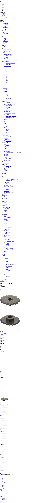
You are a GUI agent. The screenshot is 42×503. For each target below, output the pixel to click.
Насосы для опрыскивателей (9, 105)
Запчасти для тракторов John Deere (9, 248)
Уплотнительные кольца (5, 221)
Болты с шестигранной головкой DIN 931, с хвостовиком (12, 179)
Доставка (3, 5)
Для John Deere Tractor (6, 247)
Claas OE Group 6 (7, 245)
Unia (6, 132)
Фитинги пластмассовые (8, 174)
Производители (3, 482)
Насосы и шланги (5, 25)
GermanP (5, 333)
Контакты (3, 7)
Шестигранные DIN (8, 183)
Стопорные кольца (6, 187)
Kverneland (7, 130)
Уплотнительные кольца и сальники (7, 49)
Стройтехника (3, 487)
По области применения (8, 262)
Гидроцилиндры (5, 209)
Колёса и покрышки (6, 159)
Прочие (5, 46)
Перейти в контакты (2, 15)
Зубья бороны (5, 119)
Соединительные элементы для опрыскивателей (11, 115)
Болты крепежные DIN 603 (9, 180)
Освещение (4, 147)
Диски (6, 89)
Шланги (5, 122)
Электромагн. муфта (2, 428)
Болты (5, 37)
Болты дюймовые (6, 178)
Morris (6, 82)
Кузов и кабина (6, 137)
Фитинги (5, 26)
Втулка (1, 415)
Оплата (2, 479)
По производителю (8, 263)
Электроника (4, 30)
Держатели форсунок (8, 107)
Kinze (6, 77)
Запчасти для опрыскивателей (7, 110)
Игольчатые (5, 219)
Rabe (6, 83)
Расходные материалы (5, 41)
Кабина (4, 143)
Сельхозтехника (3, 278)
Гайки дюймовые (6, 181)
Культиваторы (5, 91)
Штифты (5, 40)
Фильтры (4, 52)
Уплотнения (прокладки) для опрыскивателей (11, 116)
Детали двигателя (6, 33)
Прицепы (4, 260)
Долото (6, 96)
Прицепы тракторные (6, 272)
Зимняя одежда (6, 171)
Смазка (5, 202)
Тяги (6, 99)
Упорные (5, 216)
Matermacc (7, 80)
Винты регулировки (8, 128)
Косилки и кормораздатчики (6, 61)
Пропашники (7, 126)
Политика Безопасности (6, 475)
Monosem (7, 81)
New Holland (4, 256)
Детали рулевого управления (9, 266)
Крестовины (7, 226)
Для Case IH (5, 242)
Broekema (7, 68)
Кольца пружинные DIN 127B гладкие (10, 188)
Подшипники (4, 45)
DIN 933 (5, 190)
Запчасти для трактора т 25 (7, 239)
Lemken (6, 78)
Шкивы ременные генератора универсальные (11, 264)
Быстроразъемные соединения (6, 207)
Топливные (5, 157)
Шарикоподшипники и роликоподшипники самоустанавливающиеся (13, 152)
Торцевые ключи (6, 197)
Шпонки (4, 224)
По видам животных (5, 164)
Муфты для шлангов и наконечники (8, 212)
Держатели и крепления (8, 64)
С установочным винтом (8, 217)
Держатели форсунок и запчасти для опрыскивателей (12, 117)
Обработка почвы (5, 88)
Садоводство (3, 486)
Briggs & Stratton (5, 201)
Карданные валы (6, 148)
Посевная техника (5, 118)
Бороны (5, 123)
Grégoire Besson (7, 71)
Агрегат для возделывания (7, 258)
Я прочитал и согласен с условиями (8, 475)
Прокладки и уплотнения (7, 235)
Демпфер (7, 261)
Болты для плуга (7, 95)
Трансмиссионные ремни (8, 141)
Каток (6, 92)
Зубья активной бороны (8, 124)
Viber (3, 498)
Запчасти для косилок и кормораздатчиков (7, 54)
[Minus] (0, 469)
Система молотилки (6, 139)
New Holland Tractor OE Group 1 (9, 249)
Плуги (5, 127)
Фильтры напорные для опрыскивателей (10, 113)
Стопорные (5, 223)
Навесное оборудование (5, 146)
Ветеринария (4, 162)
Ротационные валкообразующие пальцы (10, 63)
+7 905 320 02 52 (3, 13)
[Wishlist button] (0, 336)
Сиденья (5, 144)
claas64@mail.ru (2, 490)
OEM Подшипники (6, 218)
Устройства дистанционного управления (10, 31)
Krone (6, 76)
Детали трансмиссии (5, 234)
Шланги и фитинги (6, 114)
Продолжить (7, 407)
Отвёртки (5, 196)
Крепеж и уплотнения (6, 149)
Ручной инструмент (5, 195)
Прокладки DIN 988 (8, 189)
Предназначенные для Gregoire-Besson (10, 241)
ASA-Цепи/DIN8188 (8, 232)
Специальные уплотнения (7, 51)
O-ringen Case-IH (7, 244)
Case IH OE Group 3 (8, 243)
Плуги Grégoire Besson (8, 98)
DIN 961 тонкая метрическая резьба (8, 193)
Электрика (4, 161)
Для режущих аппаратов (8, 136)
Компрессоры (7, 145)
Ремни (3, 48)
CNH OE (7, 246)
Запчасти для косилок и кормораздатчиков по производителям (11, 60)
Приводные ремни (5, 230)
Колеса (6, 120)
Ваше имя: (1, 399)
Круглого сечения (6, 222)
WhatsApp (3, 499)
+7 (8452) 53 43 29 (4, 14)
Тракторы (3, 488)
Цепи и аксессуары (6, 154)
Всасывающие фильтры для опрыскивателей (11, 112)
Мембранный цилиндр (8, 267)
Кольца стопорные (6, 39)
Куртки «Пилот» (7, 172)
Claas (6, 69)
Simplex (5, 231)
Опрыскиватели (6, 106)
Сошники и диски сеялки (7, 121)
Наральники (7, 57)
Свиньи (5, 165)
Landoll (6, 79)
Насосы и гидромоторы (5, 206)
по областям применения (8, 158)
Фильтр (4, 205)
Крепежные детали (6, 24)
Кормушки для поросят (8, 166)
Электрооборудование (6, 34)
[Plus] (7, 469)
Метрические (7, 220)
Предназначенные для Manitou (9, 271)
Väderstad (7, 86)
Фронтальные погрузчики (7, 87)
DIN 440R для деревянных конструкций (8, 186)
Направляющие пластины (8, 93)
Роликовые (5, 233)
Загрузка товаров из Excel (4, 6)
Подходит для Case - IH (6, 58)
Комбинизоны (5, 170)
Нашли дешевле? (2, 334)
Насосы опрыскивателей (7, 111)
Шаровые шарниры (8, 276)
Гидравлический (6, 155)
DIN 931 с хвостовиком (6, 191)
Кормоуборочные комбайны (6, 142)
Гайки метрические (6, 182)
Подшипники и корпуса (7, 151)
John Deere (7, 74)
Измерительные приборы (6, 163)
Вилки (5, 43)
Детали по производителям (9, 55)
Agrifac (6, 67)
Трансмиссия (5, 140)
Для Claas (7, 269)
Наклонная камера (6, 138)
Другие (6, 238)
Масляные (5, 156)
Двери (5, 236)
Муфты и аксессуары (8, 240)
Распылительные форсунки (7, 259)
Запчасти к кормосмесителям (7, 66)
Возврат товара (3, 481)
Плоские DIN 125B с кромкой (7, 185)
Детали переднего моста (7, 160)
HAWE (6, 73)
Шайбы (4, 184)
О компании (3, 4)
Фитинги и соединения (6, 229)
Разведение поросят (8, 167)
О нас (2, 478)
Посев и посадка (5, 101)
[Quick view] (0, 466)
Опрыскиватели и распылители (6, 109)
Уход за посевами (5, 103)
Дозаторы (5, 168)
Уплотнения (5, 204)
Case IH (6, 70)
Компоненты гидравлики (6, 44)
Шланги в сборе (6, 213)
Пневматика (4, 228)
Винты (5, 28)
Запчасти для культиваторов (7, 56)
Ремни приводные (8, 153)
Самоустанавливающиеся (7, 215)
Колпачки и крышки (6, 208)
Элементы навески (8, 90)
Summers (6, 84)
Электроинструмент (5, 198)
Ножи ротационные (8, 65)
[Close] (0, 371)
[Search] (6, 17)
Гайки (5, 29)
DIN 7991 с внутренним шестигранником (9, 192)
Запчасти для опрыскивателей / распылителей (9, 104)
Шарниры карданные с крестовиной (10, 227)
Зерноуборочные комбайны (6, 135)
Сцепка (4, 252)
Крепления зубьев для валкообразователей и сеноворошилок (12, 62)
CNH (3, 257)
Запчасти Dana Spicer (6, 251)
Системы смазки (5, 214)
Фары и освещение (8, 35)
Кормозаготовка (4, 59)
